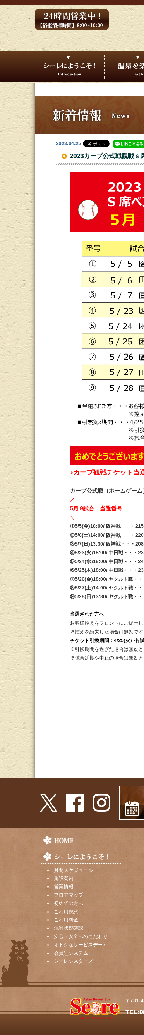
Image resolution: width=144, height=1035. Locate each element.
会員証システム (71, 953)
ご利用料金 (66, 919)
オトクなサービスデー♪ (79, 945)
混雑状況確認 (68, 928)
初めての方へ (68, 903)
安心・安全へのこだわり (81, 936)
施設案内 (63, 878)
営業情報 (63, 886)
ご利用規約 (66, 911)
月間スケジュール (73, 870)
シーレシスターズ (73, 961)
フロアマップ (68, 895)
